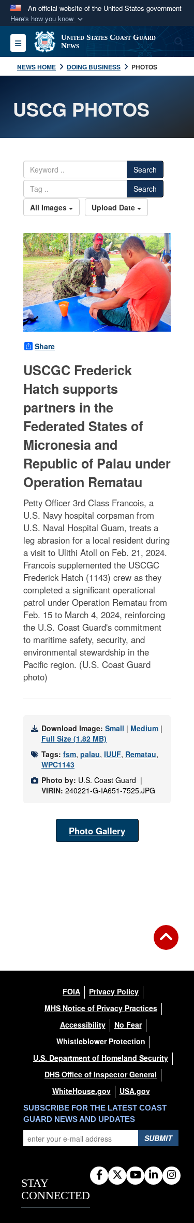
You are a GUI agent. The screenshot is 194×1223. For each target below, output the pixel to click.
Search (145, 169)
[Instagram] (171, 1175)
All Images (49, 207)
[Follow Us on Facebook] (99, 1175)
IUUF (112, 754)
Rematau (140, 754)
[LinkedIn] (153, 1175)
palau (90, 754)
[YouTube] (135, 1175)
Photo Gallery (97, 830)
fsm (69, 754)
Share (45, 346)
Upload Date (114, 207)
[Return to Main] (166, 943)
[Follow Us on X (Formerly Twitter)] (117, 1175)
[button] (47, 18)
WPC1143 (57, 764)
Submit (158, 1138)
